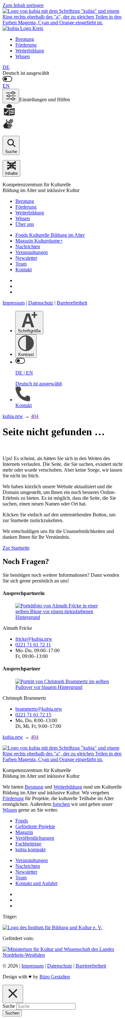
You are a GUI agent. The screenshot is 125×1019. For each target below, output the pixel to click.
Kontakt (23, 269)
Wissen (22, 56)
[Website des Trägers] (52, 927)
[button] (11, 168)
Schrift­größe (29, 330)
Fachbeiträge (28, 843)
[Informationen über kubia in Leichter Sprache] (62, 110)
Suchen (12, 1013)
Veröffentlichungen (34, 838)
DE (6, 67)
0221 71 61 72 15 (33, 714)
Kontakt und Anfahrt (36, 883)
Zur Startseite (16, 548)
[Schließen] (13, 994)
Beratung (24, 39)
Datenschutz (40, 302)
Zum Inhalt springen (23, 5)
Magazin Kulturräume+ (39, 240)
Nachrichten (27, 246)
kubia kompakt (30, 849)
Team (21, 263)
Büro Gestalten (54, 976)
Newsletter (26, 258)
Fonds (21, 820)
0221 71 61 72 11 (33, 644)
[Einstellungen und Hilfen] (11, 96)
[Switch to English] (62, 79)
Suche (9, 1006)
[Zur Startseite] (62, 19)
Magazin (24, 832)
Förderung (26, 45)
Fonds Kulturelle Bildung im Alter (50, 235)
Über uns (24, 224)
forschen (61, 804)
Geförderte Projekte (35, 826)
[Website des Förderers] (62, 955)
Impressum (14, 302)
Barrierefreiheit (72, 302)
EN (6, 86)
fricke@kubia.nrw (33, 639)
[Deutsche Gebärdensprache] (62, 124)
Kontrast (26, 354)
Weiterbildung (29, 50)
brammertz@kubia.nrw (38, 709)
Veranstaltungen (31, 252)
